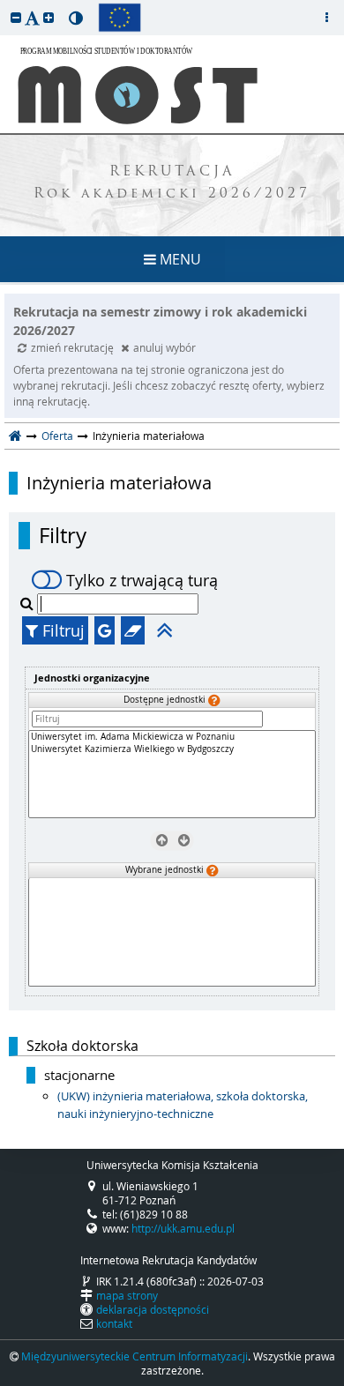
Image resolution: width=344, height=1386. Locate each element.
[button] (16, 17)
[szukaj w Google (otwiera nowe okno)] (104, 630)
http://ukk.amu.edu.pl (183, 1228)
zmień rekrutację (73, 347)
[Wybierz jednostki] (183, 840)
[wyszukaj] (28, 603)
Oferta (57, 435)
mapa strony (127, 1295)
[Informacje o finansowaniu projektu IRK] (119, 18)
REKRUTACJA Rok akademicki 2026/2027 (172, 183)
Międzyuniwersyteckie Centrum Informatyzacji (134, 1356)
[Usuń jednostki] (161, 840)
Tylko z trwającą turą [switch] (142, 580)
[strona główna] (15, 435)
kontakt (114, 1323)
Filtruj (61, 630)
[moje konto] (326, 17)
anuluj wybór (164, 347)
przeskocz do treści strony (4, 4)
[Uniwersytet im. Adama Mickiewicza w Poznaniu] (172, 737)
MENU (178, 259)
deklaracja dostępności (152, 1309)
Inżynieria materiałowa (119, 483)
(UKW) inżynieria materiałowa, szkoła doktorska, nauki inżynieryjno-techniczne (182, 1104)
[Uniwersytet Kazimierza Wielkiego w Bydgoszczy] (172, 749)
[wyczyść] (133, 630)
